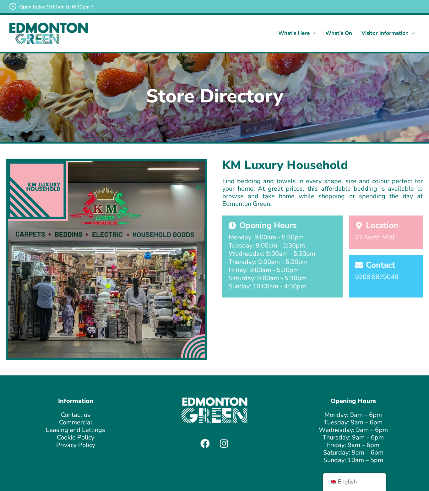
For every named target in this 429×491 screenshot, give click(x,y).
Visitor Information (385, 33)
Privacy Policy (75, 445)
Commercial (75, 422)
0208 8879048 (376, 277)
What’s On (338, 33)
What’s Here (294, 33)
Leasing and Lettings (75, 430)
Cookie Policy (75, 437)
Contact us (75, 415)
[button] (313, 33)
